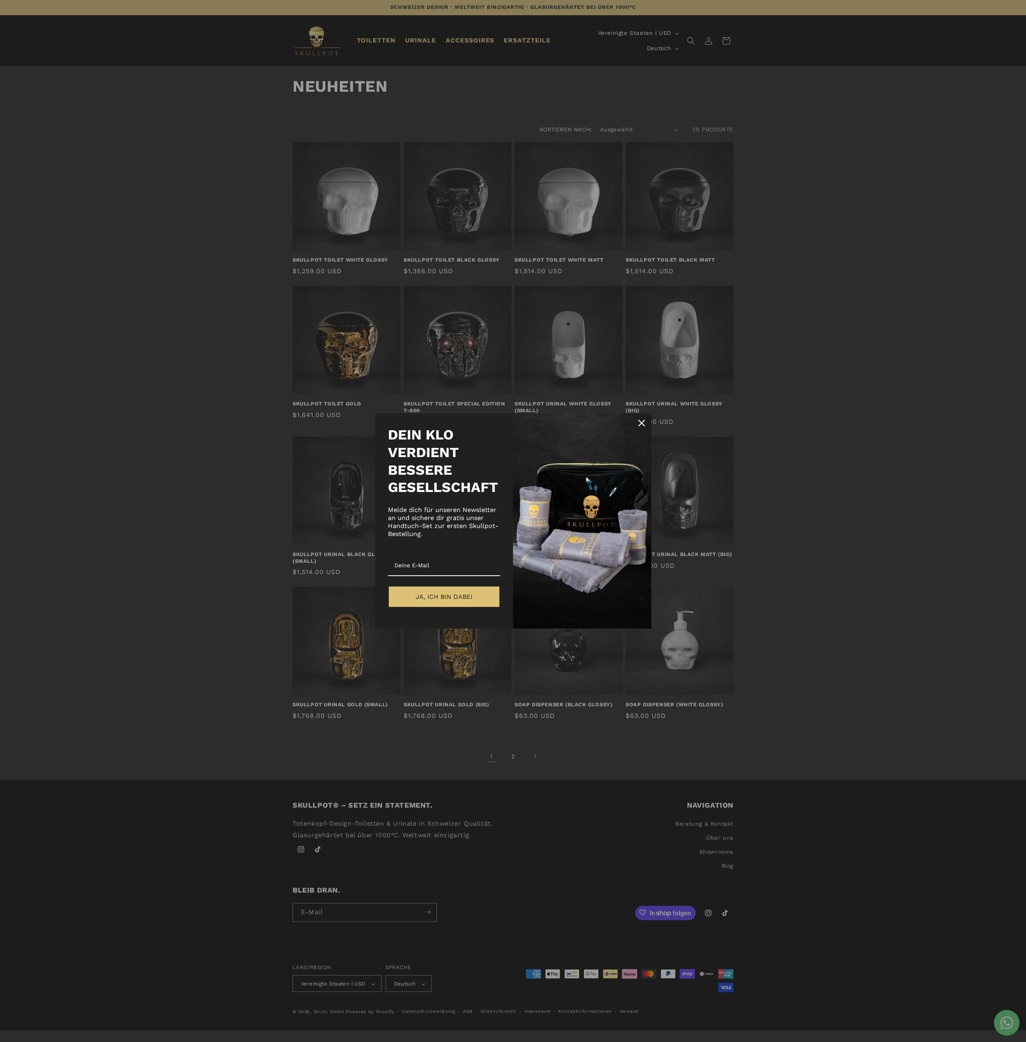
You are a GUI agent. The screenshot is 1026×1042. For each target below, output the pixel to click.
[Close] (641, 423)
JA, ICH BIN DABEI (444, 597)
